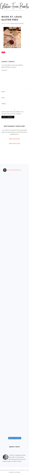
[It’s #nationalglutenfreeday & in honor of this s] (14, 311)
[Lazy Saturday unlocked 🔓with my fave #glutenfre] (14, 324)
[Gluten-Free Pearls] (14, 12)
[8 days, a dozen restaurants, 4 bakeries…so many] (14, 390)
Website (3, 103)
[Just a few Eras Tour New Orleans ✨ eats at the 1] (14, 179)
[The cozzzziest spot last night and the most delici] (14, 298)
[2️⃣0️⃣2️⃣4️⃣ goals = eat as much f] (14, 337)
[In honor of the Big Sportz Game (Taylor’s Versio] (14, 258)
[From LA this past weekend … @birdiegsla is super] (14, 429)
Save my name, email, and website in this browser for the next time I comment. (12, 112)
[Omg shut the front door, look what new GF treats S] (14, 350)
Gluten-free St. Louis (14, 143)
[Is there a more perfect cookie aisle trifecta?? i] (14, 192)
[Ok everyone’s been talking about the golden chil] (14, 206)
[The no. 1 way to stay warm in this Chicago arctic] (14, 285)
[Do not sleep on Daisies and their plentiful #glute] (14, 403)
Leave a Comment (19, 23)
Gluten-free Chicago (14, 138)
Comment (4, 70)
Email (3, 97)
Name (3, 91)
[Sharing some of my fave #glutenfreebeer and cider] (14, 245)
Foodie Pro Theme (14, 472)
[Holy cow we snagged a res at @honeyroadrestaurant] (14, 416)
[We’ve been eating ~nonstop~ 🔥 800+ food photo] (14, 364)
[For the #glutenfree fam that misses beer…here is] (14, 232)
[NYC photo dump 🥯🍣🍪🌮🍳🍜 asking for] (14, 271)
